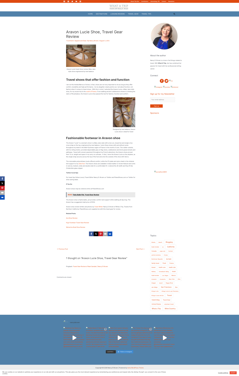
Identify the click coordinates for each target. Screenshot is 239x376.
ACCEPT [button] (233, 372)
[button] (174, 14)
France (171, 263)
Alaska (153, 242)
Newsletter (171, 1)
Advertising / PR (154, 1)
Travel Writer (98, 207)
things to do (155, 291)
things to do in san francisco (170, 291)
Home (90, 14)
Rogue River (169, 283)
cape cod (162, 251)
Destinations (101, 14)
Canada (154, 251)
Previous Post (62, 249)
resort (161, 283)
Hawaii (153, 267)
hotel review (155, 275)
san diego (154, 287)
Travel (169, 295)
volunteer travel (169, 304)
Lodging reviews (117, 14)
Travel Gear (133, 14)
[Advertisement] (172, 144)
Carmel (170, 251)
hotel (174, 271)
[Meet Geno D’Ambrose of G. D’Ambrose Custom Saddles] (165, 338)
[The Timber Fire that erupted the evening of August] (142, 338)
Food (164, 263)
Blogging (169, 242)
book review (155, 247)
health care (162, 267)
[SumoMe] (110, 234)
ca (163, 247)
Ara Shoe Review (71, 218)
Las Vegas (165, 275)
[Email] (105, 234)
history (154, 271)
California (170, 247)
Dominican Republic (157, 259)
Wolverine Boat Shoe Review (75, 227)
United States (156, 304)
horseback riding (164, 271)
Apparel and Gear (80, 41)
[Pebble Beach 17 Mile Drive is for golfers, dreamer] (97, 338)
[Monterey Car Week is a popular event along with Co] (74, 338)
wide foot (82, 164)
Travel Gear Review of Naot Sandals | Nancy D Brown (90, 266)
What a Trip (156, 309)
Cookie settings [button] (223, 373)
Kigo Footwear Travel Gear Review (77, 223)
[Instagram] (68, 1)
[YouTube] (76, 1)
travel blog (155, 300)
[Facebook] (64, 1)
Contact (164, 1)
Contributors (144, 1)
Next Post (140, 249)
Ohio (179, 279)
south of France (91, 91)
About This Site (135, 1)
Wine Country (170, 309)
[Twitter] (72, 1)
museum (154, 279)
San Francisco (166, 287)
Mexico (174, 275)
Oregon (153, 283)
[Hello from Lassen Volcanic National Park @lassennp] (119, 338)
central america (156, 255)
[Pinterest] (80, 1)
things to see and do (157, 295)
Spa (176, 287)
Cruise (166, 255)
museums (163, 279)
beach (160, 242)
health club (172, 267)
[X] (96, 234)
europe (168, 259)
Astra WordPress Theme (135, 368)
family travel (155, 263)
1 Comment (70, 41)
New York (171, 279)
